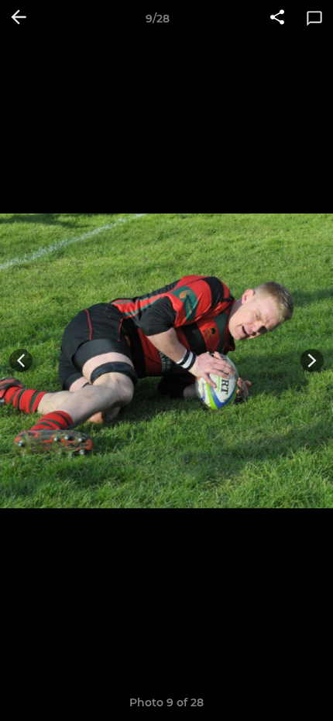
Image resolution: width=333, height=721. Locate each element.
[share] (277, 18)
